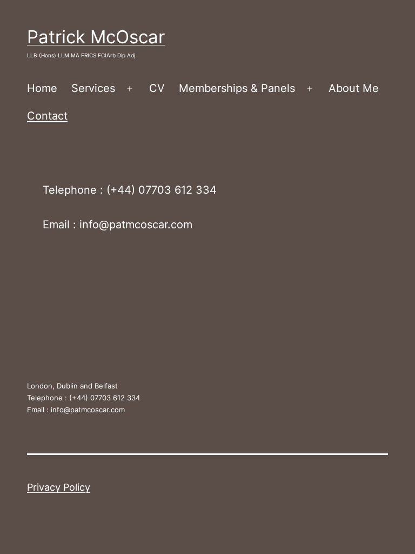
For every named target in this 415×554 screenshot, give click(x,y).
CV (157, 88)
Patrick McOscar (96, 37)
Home (42, 88)
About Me (354, 88)
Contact (47, 115)
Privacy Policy (58, 487)
